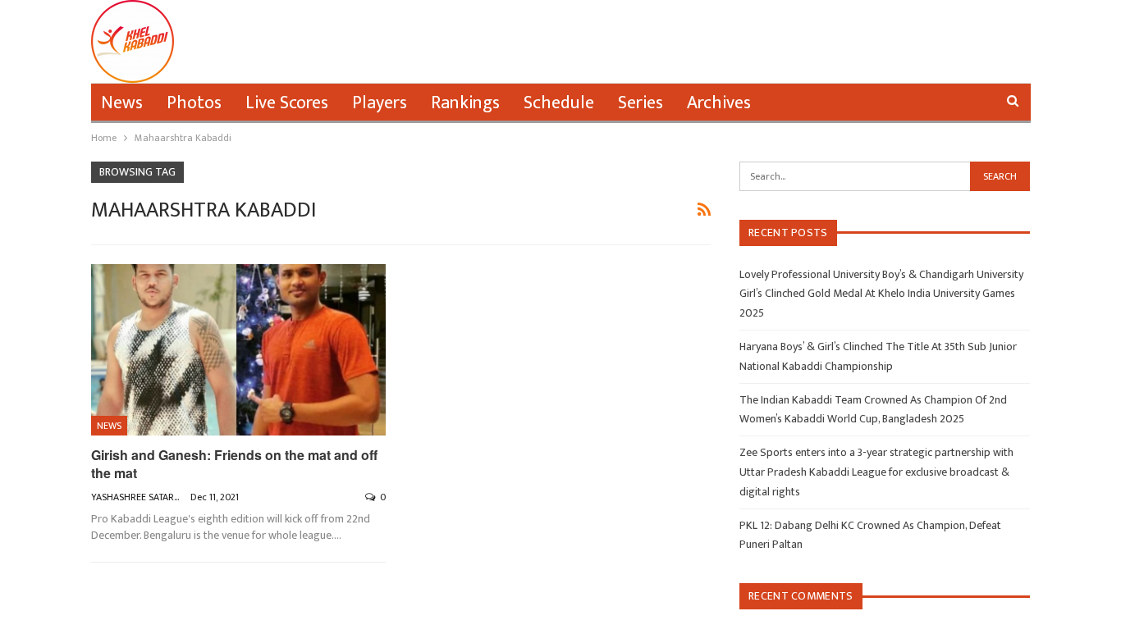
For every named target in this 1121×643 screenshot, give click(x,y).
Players (379, 103)
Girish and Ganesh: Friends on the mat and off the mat (234, 463)
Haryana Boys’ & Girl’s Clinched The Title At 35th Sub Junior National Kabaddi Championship (878, 356)
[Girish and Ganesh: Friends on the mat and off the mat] (239, 350)
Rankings (465, 103)
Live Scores (286, 103)
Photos (194, 103)
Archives (719, 103)
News (122, 103)
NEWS (109, 425)
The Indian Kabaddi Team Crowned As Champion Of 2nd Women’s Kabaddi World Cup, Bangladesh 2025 (873, 409)
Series (640, 103)
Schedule (559, 103)
